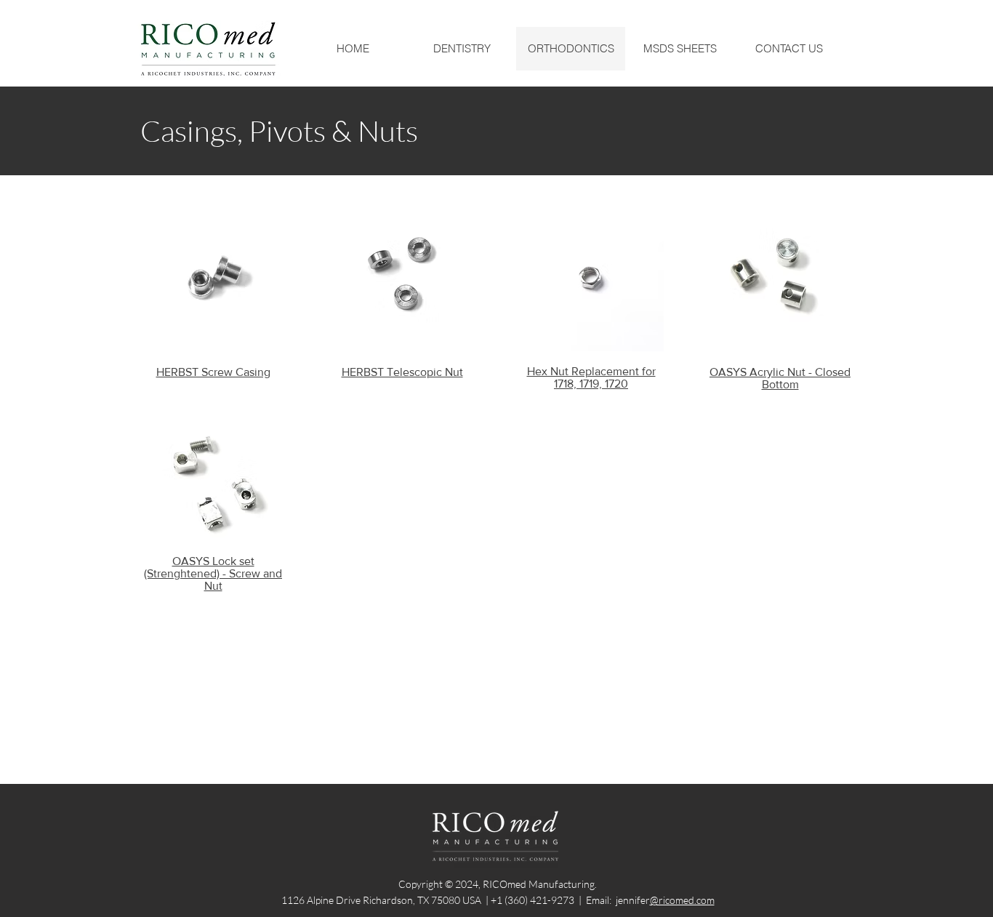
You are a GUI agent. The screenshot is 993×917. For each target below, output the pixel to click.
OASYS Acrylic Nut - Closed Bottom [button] (780, 378)
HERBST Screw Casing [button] (213, 372)
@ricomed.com (682, 900)
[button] (461, 49)
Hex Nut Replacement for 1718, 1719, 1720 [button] (591, 377)
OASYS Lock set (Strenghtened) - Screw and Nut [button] (213, 573)
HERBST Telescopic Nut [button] (402, 372)
